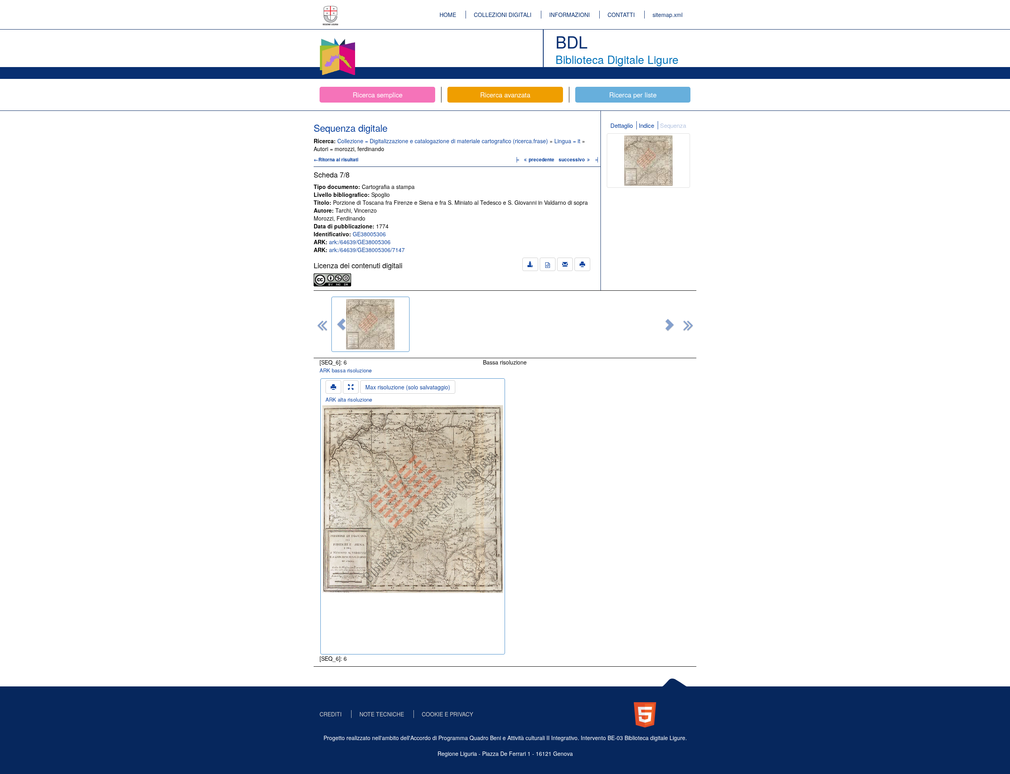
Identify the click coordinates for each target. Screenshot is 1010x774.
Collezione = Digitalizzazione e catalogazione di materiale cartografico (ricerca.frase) (443, 141)
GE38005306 (369, 234)
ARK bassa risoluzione (346, 370)
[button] (341, 324)
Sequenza (673, 125)
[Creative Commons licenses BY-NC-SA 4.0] (332, 279)
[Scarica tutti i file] (530, 264)
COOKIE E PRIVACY (447, 714)
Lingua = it (568, 141)
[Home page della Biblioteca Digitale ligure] (337, 39)
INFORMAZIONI (569, 15)
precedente (541, 159)
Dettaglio (621, 125)
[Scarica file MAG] (548, 264)
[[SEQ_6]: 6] (370, 324)
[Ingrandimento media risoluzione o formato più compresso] (351, 387)
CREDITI (331, 714)
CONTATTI (621, 15)
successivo (572, 159)
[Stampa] (582, 264)
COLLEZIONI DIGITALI (502, 15)
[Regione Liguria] (331, 10)
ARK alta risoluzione (348, 399)
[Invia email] (565, 264)
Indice (646, 125)
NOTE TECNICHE (381, 714)
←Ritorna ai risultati (336, 159)
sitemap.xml (668, 15)
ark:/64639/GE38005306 (360, 242)
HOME (448, 15)
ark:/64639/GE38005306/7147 (367, 250)
